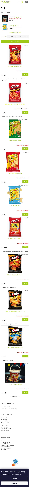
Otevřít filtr (15, 41)
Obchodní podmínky (5, 407)
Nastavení (14, 478)
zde (20, 474)
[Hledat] (18, 1)
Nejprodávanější (18, 37)
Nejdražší (10, 37)
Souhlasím (14, 483)
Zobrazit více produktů (14, 32)
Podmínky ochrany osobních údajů (9, 408)
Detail (25, 74)
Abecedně (25, 37)
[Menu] (26, 1)
